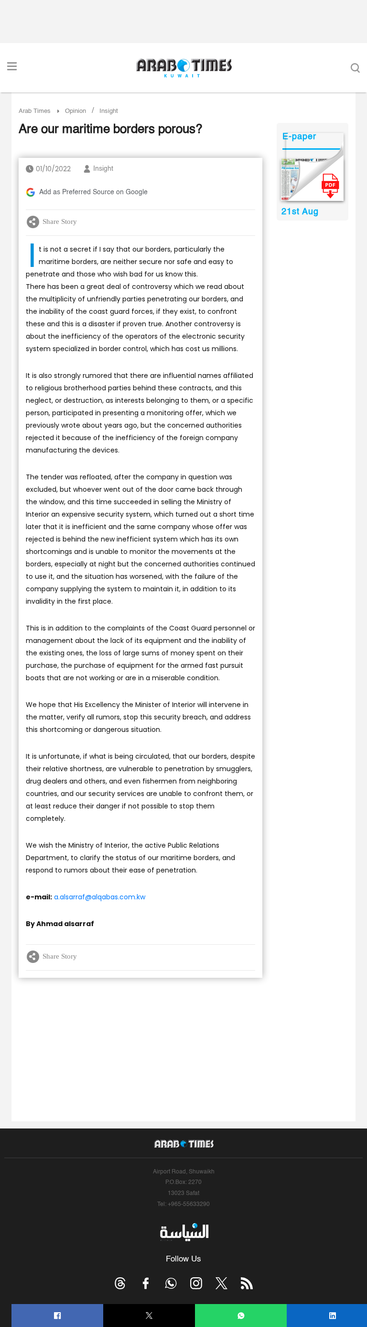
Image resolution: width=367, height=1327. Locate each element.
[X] (149, 1315)
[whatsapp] (241, 1315)
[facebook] (57, 1315)
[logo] (183, 68)
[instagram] (196, 1283)
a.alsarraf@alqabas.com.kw (99, 897)
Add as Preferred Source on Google (93, 192)
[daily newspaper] (312, 180)
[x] (221, 1283)
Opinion (75, 111)
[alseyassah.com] (184, 1232)
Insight (103, 169)
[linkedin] (332, 1315)
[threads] (120, 1283)
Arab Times (35, 111)
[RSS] (247, 1283)
